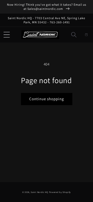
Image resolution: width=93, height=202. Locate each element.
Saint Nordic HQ (39, 192)
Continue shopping (46, 98)
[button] (6, 34)
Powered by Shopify (60, 192)
